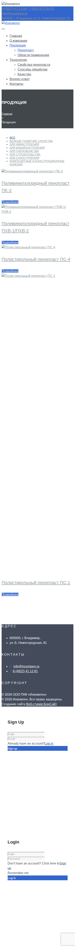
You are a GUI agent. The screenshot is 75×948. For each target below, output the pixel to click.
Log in (49, 743)
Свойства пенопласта (34, 64)
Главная (16, 36)
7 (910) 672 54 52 (41, 8)
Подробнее (10, 202)
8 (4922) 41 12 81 (25, 671)
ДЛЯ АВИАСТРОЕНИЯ (24, 144)
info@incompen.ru (15, 13)
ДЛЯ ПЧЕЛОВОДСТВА (24, 151)
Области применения (33, 55)
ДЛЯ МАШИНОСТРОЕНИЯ (27, 147)
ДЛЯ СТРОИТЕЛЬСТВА (25, 154)
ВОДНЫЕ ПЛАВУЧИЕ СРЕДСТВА (31, 141)
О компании (18, 40)
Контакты (16, 84)
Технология (18, 60)
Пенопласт (26, 50)
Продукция (18, 45)
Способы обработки (32, 69)
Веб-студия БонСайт (41, 704)
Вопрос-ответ (20, 79)
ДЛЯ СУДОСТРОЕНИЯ (24, 157)
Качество (24, 74)
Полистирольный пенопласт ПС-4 (36, 259)
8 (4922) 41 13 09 (14, 8)
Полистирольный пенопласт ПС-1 (36, 582)
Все (12, 137)
